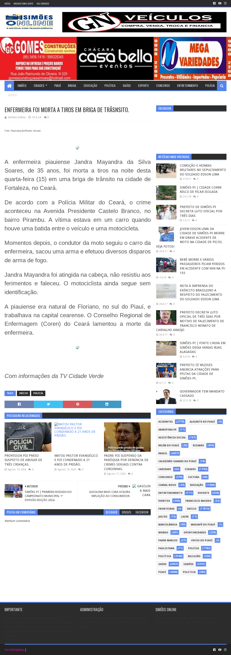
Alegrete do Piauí (202, 421)
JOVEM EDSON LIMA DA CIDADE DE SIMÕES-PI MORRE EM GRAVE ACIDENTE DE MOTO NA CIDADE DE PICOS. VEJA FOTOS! (190, 237)
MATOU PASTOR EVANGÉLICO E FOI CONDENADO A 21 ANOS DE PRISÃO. (76, 460)
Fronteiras (166, 508)
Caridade (164, 469)
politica (189, 572)
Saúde (127, 85)
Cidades (39, 85)
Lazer (185, 516)
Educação (90, 85)
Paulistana (166, 548)
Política (110, 85)
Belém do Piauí (168, 445)
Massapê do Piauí (203, 524)
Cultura (193, 477)
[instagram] (224, 3)
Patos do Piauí (202, 540)
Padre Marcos (168, 540)
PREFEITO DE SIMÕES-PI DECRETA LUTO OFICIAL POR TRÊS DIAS (201, 211)
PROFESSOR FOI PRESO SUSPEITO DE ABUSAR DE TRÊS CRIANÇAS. (23, 460)
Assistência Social (172, 437)
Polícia (210, 85)
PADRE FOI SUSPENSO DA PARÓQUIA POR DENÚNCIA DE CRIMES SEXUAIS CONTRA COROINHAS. (126, 462)
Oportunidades (195, 532)
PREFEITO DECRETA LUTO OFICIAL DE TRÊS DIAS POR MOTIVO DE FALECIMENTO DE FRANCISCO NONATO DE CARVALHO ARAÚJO (190, 321)
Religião (194, 556)
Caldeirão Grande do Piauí (177, 461)
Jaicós (162, 516)
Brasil (72, 85)
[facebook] (214, 3)
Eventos (164, 500)
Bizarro (198, 445)
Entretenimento (187, 85)
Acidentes (165, 421)
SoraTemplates (14, 649)
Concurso (163, 85)
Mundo (12, 94)
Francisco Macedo (198, 500)
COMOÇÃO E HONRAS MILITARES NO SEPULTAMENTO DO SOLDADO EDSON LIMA (203, 170)
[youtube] (219, 3)
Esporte (143, 85)
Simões (21, 85)
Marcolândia (167, 524)
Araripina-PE (167, 429)
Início (7, 3)
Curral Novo (167, 485)
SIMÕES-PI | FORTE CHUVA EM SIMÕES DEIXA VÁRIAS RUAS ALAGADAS (202, 347)
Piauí (57, 85)
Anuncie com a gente (23, 3)
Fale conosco (43, 3)
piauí (162, 572)
